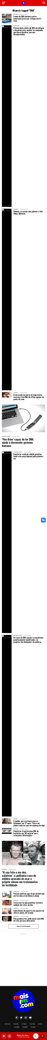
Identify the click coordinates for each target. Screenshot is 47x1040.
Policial (16, 1024)
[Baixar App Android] (42, 1036)
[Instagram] (9, 1036)
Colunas (16, 1027)
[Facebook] (4, 1036)
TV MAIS (33, 1027)
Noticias (7, 1024)
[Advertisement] (23, 958)
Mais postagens (23, 926)
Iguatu (40, 1024)
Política (32, 1024)
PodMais (25, 1027)
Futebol (24, 1024)
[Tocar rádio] (36, 1036)
